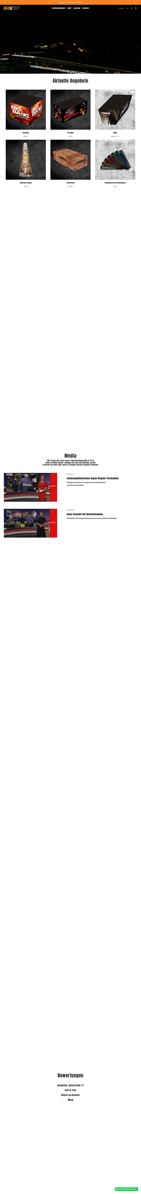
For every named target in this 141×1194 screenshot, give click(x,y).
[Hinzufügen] (43, 126)
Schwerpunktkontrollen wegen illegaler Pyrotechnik (92, 478)
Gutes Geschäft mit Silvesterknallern (85, 514)
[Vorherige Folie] (4, 2)
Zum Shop (69, 50)
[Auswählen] (43, 177)
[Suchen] (127, 8)
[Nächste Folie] (135, 2)
